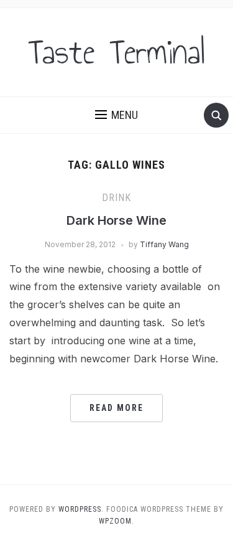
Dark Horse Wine (116, 220)
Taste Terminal (117, 52)
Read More (116, 408)
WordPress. (81, 509)
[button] (116, 115)
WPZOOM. (116, 521)
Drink (116, 198)
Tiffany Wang (164, 244)
